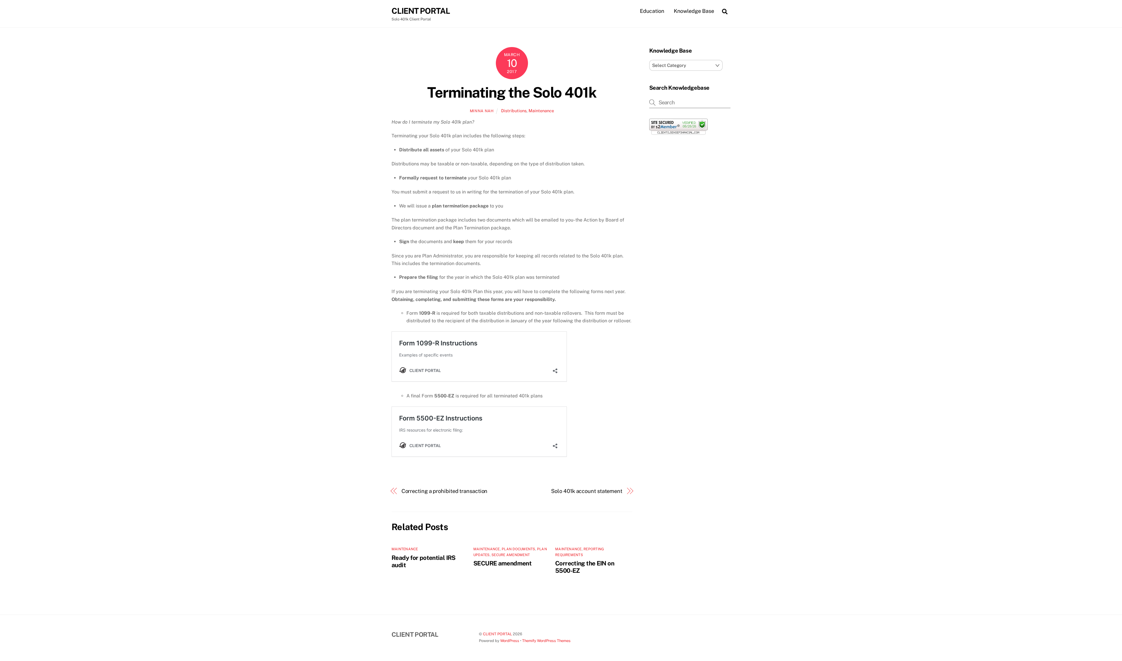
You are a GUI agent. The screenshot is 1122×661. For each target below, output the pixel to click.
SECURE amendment (502, 563)
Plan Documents (518, 549)
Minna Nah (482, 111)
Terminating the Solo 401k (511, 92)
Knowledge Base (694, 11)
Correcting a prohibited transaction (444, 491)
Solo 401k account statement (586, 491)
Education (652, 11)
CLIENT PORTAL (497, 634)
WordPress (509, 640)
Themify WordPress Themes (546, 640)
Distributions (514, 110)
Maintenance (541, 110)
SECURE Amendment (510, 555)
